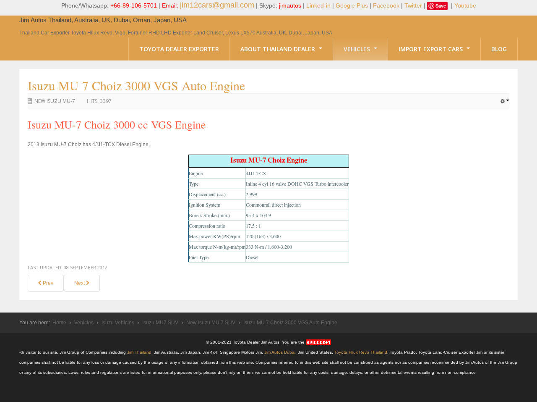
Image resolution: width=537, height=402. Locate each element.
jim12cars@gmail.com (217, 5)
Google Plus (352, 5)
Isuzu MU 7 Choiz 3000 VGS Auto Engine (136, 85)
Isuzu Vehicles (118, 323)
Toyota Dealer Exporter (179, 49)
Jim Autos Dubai (279, 352)
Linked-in (318, 5)
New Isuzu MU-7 (54, 101)
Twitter (413, 5)
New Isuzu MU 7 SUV (210, 323)
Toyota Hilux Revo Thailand (360, 352)
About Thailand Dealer (278, 49)
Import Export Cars (431, 49)
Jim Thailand (139, 352)
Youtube (465, 5)
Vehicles (358, 49)
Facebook (386, 5)
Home (59, 323)
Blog (499, 49)
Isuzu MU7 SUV (160, 323)
